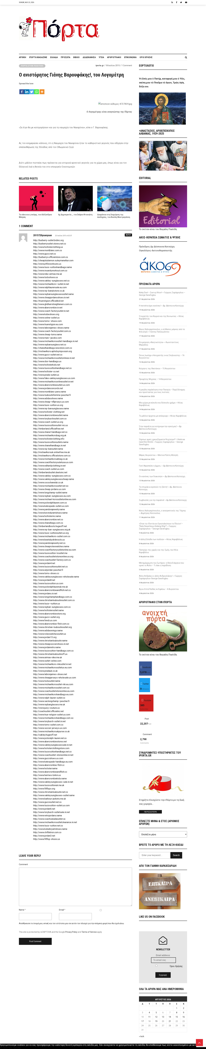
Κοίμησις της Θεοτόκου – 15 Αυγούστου (157, 368)
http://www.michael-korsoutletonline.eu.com (54, 499)
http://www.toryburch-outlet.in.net (49, 721)
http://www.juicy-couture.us (46, 708)
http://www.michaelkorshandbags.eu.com (53, 694)
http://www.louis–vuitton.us (46, 603)
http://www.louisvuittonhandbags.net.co (52, 368)
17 (142, 1021)
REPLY (128, 235)
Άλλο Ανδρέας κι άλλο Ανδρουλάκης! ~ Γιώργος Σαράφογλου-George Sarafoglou (160, 577)
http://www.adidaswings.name (48, 630)
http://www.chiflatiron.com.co (47, 832)
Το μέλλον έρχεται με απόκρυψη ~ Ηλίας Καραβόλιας (163, 416)
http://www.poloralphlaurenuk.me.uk (50, 586)
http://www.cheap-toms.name (47, 334)
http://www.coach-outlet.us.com (48, 469)
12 (156, 1017)
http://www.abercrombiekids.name (50, 778)
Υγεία (101, 57)
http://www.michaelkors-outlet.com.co (51, 536)
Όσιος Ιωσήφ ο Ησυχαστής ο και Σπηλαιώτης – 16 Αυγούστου (161, 356)
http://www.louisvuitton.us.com (48, 583)
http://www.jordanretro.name (47, 647)
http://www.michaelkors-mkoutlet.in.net (52, 664)
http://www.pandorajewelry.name (49, 509)
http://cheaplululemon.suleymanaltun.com (53, 260)
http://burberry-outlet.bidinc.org (48, 240)
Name (21, 910)
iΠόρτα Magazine (38, 57)
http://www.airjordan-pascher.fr (48, 570)
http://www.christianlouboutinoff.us (50, 654)
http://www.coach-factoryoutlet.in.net (51, 311)
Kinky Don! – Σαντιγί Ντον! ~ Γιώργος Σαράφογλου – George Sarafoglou (162, 293)
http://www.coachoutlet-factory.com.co (52, 560)
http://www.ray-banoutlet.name (48, 449)
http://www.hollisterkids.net (46, 364)
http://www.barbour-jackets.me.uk (49, 798)
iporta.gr (100, 65)
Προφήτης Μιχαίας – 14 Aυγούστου (155, 379)
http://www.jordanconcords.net (48, 388)
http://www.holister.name (45, 768)
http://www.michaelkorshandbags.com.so (53, 718)
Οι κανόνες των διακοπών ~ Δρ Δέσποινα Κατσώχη (162, 476)
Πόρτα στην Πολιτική (32, 66)
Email (61, 910)
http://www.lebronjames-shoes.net (50, 674)
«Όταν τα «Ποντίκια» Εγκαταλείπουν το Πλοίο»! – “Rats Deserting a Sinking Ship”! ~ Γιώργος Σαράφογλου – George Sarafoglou (161, 526)
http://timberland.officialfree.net (48, 428)
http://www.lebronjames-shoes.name (51, 327)
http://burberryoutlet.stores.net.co (49, 243)
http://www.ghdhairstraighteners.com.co (52, 304)
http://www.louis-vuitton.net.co (48, 825)
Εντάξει (4, 1047)
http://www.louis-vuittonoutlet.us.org (51, 533)
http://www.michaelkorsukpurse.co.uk (51, 731)
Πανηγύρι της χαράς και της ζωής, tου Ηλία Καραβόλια (158, 551)
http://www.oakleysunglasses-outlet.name (54, 795)
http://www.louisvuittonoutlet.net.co (50, 566)
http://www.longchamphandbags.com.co (52, 597)
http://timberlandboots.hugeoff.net (50, 526)
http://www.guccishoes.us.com (48, 758)
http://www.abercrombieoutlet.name (50, 415)
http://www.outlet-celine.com (47, 660)
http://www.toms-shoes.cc (46, 573)
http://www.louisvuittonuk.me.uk (48, 785)
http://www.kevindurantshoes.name (50, 512)
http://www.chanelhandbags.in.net (49, 445)
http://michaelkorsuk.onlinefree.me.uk (51, 452)
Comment (23, 864)
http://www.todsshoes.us (45, 277)
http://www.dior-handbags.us (47, 361)
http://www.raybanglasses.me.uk (49, 704)
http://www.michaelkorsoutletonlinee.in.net (54, 358)
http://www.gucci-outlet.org (46, 617)
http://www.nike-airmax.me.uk (47, 274)
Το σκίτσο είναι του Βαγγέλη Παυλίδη (158, 229)
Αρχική (22, 57)
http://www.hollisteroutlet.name (48, 610)
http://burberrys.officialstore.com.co (50, 257)
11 (149, 1017)
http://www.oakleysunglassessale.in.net (52, 745)
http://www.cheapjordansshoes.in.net (51, 297)
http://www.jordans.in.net (45, 593)
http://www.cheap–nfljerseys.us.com (51, 401)
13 (163, 1017)
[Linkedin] (26, 90)
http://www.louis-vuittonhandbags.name (52, 267)
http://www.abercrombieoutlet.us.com (51, 385)
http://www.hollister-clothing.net (48, 412)
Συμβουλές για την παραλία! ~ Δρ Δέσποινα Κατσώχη (163, 500)
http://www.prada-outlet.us (46, 375)
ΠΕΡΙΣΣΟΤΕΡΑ (150, 812)
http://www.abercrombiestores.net (50, 741)
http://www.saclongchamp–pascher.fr (51, 701)
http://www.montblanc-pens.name (49, 391)
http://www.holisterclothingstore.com (51, 748)
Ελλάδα (54, 57)
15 (177, 1017)
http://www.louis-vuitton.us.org (48, 405)
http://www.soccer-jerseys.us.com (50, 728)
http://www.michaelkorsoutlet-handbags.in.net (55, 341)
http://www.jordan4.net (44, 563)
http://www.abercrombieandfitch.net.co (52, 590)
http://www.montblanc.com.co (47, 250)
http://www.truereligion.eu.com (48, 324)
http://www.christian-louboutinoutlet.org (52, 627)
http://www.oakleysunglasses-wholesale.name (56, 576)
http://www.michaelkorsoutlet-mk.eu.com (53, 684)
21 (170, 1021)
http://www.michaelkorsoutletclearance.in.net (55, 822)
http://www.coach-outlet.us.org (48, 422)
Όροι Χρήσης (146, 57)
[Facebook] (21, 90)
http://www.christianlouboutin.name (50, 640)
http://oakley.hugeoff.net (45, 734)
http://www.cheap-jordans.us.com (49, 489)
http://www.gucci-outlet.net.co (47, 354)
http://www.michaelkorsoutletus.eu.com (52, 667)
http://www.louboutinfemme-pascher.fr (52, 395)
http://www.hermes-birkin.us (47, 775)
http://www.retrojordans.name (47, 815)
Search (176, 855)
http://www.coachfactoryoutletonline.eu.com (54, 549)
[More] (42, 90)
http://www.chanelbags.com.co (48, 523)
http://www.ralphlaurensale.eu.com (50, 287)
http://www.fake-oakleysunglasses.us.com (54, 378)
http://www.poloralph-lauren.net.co (50, 738)
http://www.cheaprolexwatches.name (51, 546)
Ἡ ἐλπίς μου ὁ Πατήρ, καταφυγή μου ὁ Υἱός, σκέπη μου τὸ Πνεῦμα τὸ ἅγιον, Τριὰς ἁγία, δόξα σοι (162, 82)
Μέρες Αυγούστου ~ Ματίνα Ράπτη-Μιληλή (158, 455)
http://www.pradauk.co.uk (45, 671)
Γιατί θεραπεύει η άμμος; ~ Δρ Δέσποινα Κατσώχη (161, 466)
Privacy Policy (71, 932)
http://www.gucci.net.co (44, 253)
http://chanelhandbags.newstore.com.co (52, 348)
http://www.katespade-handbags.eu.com (53, 761)
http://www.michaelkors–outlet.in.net (51, 284)
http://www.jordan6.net (44, 808)
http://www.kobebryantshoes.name (50, 829)
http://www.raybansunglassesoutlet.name (53, 294)
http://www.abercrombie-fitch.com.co (51, 623)
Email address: (163, 955)
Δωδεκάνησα (89, 57)
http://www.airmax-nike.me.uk (47, 657)
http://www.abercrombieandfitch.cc (50, 771)
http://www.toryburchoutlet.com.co (50, 418)
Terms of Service (89, 932)
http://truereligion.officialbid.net (48, 301)
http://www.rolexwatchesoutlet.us (49, 634)
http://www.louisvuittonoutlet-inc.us (50, 425)
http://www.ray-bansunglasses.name (51, 408)
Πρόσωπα (65, 57)
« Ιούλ (141, 1036)
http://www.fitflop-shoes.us (46, 839)
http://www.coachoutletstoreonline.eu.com (53, 691)
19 (156, 1021)
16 (183, 1017)
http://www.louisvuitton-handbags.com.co (53, 650)
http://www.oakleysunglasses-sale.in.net (53, 782)
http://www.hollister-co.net (46, 371)
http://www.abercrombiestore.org (49, 613)
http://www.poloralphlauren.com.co (50, 502)
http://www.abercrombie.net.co (48, 519)
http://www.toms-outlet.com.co (48, 724)
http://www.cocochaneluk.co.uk (48, 482)
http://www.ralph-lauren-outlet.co (49, 697)
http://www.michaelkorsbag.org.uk (49, 435)
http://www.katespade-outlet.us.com (51, 506)
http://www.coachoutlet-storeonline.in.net (53, 755)
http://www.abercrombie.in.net (47, 307)
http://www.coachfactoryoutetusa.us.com (53, 462)
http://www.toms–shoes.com (47, 321)
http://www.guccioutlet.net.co (47, 802)
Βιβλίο (76, 57)
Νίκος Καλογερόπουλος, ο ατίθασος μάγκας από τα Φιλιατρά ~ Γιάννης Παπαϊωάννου (162, 330)
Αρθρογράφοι (114, 57)
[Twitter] (31, 90)
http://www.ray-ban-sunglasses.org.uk (51, 529)
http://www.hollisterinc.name (47, 516)
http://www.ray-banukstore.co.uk (49, 290)
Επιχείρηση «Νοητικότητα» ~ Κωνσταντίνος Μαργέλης (159, 343)
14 (170, 1017)
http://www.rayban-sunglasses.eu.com (52, 496)
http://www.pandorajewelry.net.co (49, 543)
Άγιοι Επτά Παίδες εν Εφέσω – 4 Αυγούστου (159, 589)
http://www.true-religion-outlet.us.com (51, 714)
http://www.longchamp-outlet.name (50, 492)
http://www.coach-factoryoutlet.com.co (52, 331)
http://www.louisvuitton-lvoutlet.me (50, 553)
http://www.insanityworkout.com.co (50, 270)
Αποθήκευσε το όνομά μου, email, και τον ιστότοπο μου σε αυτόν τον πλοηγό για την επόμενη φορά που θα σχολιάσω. (71, 923)
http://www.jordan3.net (44, 835)
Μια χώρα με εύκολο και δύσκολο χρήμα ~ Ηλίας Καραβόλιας (161, 404)
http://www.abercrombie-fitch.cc (48, 765)
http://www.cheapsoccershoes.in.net (51, 644)
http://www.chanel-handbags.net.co (50, 432)
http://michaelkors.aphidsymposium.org (52, 351)
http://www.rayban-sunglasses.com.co (52, 607)
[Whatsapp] (36, 90)
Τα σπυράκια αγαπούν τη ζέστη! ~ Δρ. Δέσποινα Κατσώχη (160, 488)
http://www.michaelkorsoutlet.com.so (51, 687)
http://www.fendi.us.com (45, 620)
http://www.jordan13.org (44, 637)
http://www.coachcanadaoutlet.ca (49, 819)
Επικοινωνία (130, 57)
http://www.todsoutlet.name (46, 681)
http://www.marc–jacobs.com (47, 338)
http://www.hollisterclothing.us (48, 247)
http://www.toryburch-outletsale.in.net (51, 812)
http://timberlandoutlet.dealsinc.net (50, 472)
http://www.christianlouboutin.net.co (50, 792)
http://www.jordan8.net (44, 580)
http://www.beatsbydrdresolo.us (49, 539)
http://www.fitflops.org (44, 788)
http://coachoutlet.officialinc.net (48, 711)
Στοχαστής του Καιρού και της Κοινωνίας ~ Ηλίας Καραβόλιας (161, 317)
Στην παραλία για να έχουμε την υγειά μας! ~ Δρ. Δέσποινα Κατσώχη (160, 427)
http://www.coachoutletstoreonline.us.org (53, 556)
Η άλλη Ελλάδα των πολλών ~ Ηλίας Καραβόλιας (161, 539)
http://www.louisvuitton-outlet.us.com (51, 805)
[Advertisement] (145, 28)
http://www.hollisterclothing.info (48, 438)
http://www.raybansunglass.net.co (49, 344)
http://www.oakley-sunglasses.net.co (51, 280)
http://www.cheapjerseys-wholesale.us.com (54, 677)
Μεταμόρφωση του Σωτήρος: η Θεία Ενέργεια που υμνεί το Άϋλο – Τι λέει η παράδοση (161, 564)
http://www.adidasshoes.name (48, 398)
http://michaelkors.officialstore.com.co (51, 455)
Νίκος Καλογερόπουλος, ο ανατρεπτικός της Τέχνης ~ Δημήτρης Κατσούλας (162, 512)
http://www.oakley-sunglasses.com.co (52, 475)
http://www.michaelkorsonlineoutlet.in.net (53, 381)
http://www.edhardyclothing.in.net (49, 465)
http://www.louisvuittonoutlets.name (50, 442)
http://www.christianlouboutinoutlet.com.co (54, 600)
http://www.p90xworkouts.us (47, 264)
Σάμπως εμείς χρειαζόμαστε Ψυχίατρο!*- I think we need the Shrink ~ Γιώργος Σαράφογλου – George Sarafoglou (162, 442)
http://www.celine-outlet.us (46, 317)
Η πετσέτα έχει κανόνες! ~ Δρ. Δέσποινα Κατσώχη (161, 306)
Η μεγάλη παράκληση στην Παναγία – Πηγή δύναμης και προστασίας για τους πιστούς (162, 391)
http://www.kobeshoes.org (46, 314)
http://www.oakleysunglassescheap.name (53, 479)
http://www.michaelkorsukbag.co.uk (50, 459)
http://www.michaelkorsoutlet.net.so (50, 486)
